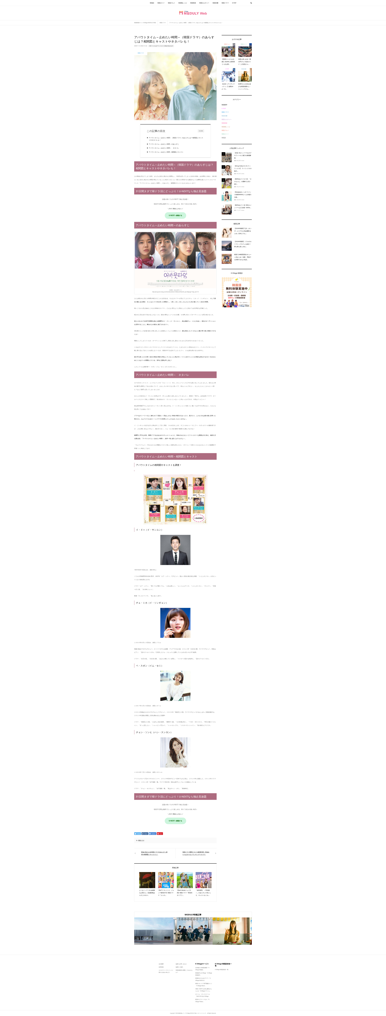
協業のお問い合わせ (181, 964)
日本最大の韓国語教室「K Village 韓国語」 (202, 969)
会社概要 (161, 964)
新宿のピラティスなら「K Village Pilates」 (202, 1000)
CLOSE (201, 130)
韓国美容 (193, 3)
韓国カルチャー (204, 3)
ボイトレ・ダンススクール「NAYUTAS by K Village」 (202, 995)
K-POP (234, 3)
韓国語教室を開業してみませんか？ (184, 971)
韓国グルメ (171, 3)
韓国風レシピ (182, 3)
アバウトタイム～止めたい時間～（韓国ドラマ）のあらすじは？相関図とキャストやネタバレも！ (176, 139)
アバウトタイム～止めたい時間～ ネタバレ (164, 148)
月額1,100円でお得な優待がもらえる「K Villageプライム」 (203, 990)
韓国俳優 (215, 3)
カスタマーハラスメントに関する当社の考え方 (166, 971)
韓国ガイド (161, 3)
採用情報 (161, 967)
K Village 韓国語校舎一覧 (221, 969)
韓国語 (152, 3)
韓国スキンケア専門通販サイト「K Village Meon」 (203, 985)
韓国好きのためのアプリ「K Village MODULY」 (202, 979)
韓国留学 (224, 105)
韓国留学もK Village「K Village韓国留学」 (203, 974)
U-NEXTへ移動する (175, 215)
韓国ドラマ (225, 3)
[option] (153, 931)
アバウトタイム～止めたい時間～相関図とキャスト (166, 152)
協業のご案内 (179, 967)
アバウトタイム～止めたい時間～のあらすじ (164, 144)
